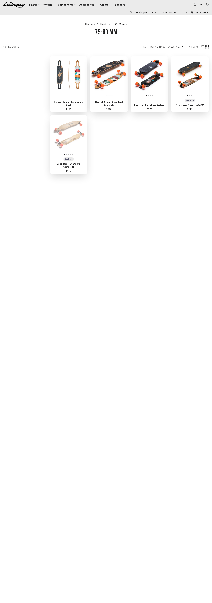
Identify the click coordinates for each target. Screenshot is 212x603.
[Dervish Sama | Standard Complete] (95, 76)
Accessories (87, 4)
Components (66, 4)
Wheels (47, 4)
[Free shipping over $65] (144, 12)
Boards (33, 4)
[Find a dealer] (200, 12)
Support (120, 4)
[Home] (14, 5)
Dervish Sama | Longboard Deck (68, 84)
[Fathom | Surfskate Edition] (135, 76)
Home (89, 24)
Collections (103, 24)
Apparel (104, 4)
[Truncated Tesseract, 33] (177, 76)
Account (201, 4)
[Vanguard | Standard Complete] (53, 135)
